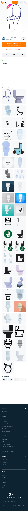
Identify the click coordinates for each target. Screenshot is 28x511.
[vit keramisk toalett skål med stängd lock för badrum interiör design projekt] (8, 186)
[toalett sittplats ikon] (9, 203)
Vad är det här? (15, 60)
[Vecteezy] (2, 2)
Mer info (5, 63)
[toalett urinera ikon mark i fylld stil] (8, 174)
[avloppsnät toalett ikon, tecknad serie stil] (9, 112)
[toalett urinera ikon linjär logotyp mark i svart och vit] (8, 137)
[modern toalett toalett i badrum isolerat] (6, 96)
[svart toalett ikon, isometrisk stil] (7, 241)
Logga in (21, 2)
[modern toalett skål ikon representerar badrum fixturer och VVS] (8, 470)
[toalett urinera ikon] (8, 162)
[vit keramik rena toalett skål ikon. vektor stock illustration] (8, 277)
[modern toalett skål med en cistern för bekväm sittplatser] (8, 434)
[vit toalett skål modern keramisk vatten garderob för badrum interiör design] (8, 230)
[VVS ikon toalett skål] (8, 217)
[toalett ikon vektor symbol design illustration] (8, 325)
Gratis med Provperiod (14, 44)
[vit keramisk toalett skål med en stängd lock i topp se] (8, 482)
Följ (23, 39)
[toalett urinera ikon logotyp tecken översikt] (8, 149)
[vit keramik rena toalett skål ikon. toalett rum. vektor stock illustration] (8, 289)
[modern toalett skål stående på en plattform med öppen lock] (8, 458)
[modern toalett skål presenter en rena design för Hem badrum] (8, 446)
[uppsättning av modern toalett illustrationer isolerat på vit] (8, 397)
